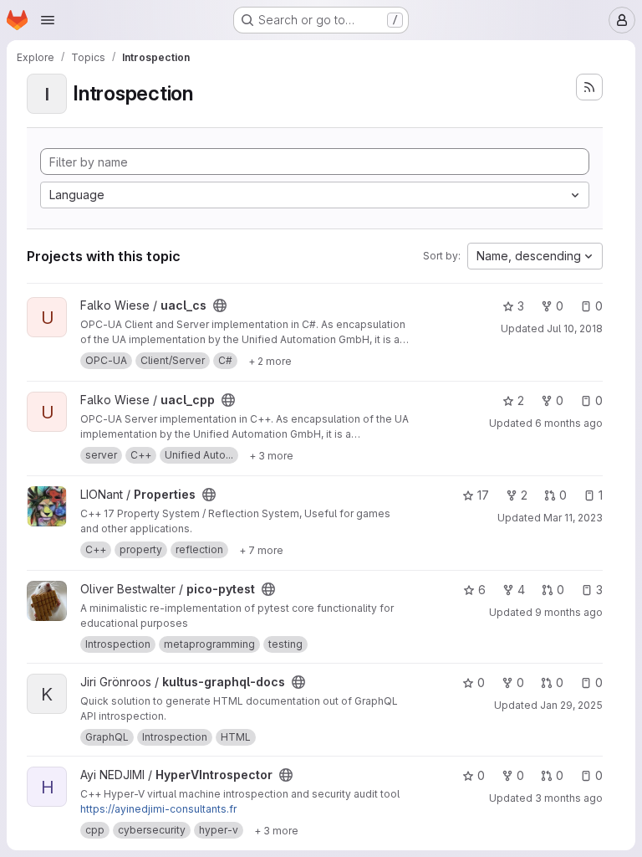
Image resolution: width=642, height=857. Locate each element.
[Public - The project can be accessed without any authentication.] (220, 305)
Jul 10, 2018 (575, 328)
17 (483, 495)
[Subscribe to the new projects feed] (589, 87)
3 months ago (569, 798)
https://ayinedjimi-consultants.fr (158, 809)
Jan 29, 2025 (571, 705)
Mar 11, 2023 (573, 517)
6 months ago (569, 423)
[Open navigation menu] (47, 20)
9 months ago (569, 612)
